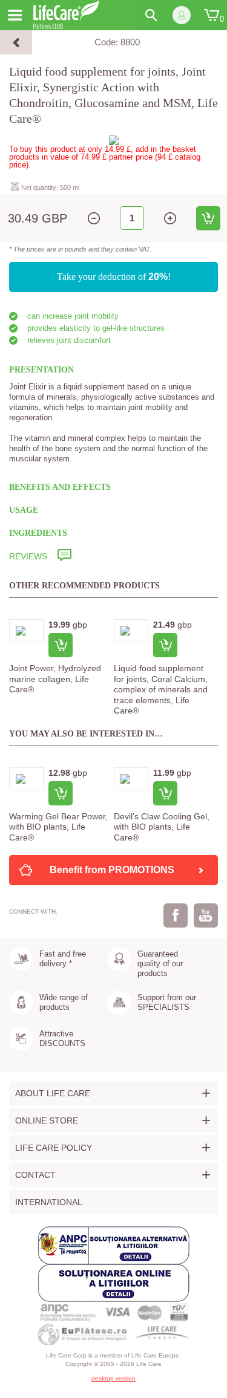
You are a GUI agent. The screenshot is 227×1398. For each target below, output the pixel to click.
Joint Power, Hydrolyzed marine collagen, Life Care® (55, 678)
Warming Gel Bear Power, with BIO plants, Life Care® (58, 826)
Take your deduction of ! (114, 276)
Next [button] (206, 706)
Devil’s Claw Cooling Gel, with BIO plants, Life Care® (161, 826)
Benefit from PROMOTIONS (112, 870)
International (48, 1202)
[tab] (113, 556)
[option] (61, 658)
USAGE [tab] (23, 510)
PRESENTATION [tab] (41, 369)
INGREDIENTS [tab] (38, 533)
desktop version (113, 1378)
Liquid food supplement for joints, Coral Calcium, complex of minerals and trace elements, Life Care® (161, 689)
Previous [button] (21, 706)
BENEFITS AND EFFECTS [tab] (60, 487)
